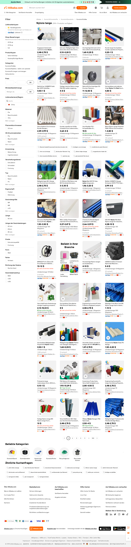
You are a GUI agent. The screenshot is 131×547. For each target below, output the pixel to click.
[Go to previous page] (64, 438)
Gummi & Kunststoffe (51, 19)
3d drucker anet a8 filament (17, 472)
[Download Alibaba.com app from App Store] (105, 529)
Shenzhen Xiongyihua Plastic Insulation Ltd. (114, 233)
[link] (128, 527)
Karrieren (7, 503)
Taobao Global (72, 538)
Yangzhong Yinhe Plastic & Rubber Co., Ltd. (91, 270)
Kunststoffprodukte (67, 19)
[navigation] (19, 229)
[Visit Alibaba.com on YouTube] (123, 514)
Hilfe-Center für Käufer (87, 491)
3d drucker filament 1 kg (63, 151)
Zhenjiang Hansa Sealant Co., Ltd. (114, 273)
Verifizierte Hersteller (61, 493)
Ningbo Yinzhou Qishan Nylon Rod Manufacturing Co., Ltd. (114, 99)
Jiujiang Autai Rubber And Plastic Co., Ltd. (91, 190)
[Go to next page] (97, 438)
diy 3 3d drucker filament (32, 468)
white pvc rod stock (93, 472)
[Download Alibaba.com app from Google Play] (120, 529)
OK (30, 82)
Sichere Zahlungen (35, 491)
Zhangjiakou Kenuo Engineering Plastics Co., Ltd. (46, 138)
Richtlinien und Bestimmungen (39, 512)
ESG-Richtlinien (9, 499)
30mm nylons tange (91, 468)
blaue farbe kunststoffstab (38, 472)
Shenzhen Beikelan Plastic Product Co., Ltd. (114, 140)
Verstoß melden (85, 512)
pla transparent (29, 477)
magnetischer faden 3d (99, 151)
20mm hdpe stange (81, 151)
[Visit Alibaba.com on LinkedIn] (111, 514)
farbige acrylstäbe (110, 472)
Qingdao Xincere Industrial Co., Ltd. (69, 190)
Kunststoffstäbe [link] (82, 19)
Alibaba (38, 19)
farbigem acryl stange (79, 147)
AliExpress (34, 538)
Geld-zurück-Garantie (36, 495)
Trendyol (85, 538)
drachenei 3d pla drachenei (53, 468)
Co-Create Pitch (9, 495)
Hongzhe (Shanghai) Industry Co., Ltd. (69, 228)
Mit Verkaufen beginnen (113, 495)
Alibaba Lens (8, 528)
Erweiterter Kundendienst (37, 503)
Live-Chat (83, 495)
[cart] (102, 8)
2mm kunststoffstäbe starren (48, 156)
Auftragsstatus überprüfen (114, 499)
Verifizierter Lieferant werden (115, 503)
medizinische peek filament (100, 147)
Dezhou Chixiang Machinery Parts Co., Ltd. (69, 99)
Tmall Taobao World (54, 538)
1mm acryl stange (45, 151)
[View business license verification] (84, 544)
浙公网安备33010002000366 (98, 544)
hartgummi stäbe (14, 477)
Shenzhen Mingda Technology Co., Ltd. (46, 276)
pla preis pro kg (77, 472)
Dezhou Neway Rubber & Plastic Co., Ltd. (69, 56)
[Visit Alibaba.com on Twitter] (115, 514)
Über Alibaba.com (10, 487)
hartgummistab (44, 477)
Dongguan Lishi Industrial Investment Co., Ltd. (91, 234)
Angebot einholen (60, 497)
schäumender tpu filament (59, 472)
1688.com (43, 538)
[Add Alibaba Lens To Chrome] (36, 529)
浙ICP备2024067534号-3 (118, 544)
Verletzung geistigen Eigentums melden (90, 507)
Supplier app (51, 528)
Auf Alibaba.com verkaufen (114, 491)
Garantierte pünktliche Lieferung (39, 499)
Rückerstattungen (86, 503)
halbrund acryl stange (73, 468)
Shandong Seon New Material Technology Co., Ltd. (46, 233)
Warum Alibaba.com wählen (12, 491)
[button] (74, 8)
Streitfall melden (85, 499)
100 (93, 438)
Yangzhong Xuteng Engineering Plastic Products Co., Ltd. (69, 138)
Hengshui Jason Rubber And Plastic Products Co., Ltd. (46, 98)
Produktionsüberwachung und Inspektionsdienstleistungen (39, 507)
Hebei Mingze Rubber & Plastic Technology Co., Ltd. (114, 56)
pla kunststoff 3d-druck (82, 156)
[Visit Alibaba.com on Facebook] (107, 514)
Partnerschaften (111, 506)
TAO (79, 538)
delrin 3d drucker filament (110, 468)
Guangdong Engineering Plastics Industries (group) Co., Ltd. (91, 59)
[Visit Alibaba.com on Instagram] (119, 514)
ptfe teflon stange (14, 468)
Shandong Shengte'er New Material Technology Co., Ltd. (114, 192)
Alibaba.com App (91, 528)
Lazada (64, 538)
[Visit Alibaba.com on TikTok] (127, 514)
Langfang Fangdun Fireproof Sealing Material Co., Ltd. (91, 139)
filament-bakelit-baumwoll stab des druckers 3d (53, 147)
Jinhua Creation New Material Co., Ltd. (91, 95)
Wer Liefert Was (95, 538)
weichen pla (66, 156)
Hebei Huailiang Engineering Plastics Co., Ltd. (46, 58)
